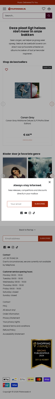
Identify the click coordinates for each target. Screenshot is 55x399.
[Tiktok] (34, 212)
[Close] (50, 182)
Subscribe (40, 204)
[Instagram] (30, 212)
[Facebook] (21, 212)
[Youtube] (26, 212)
